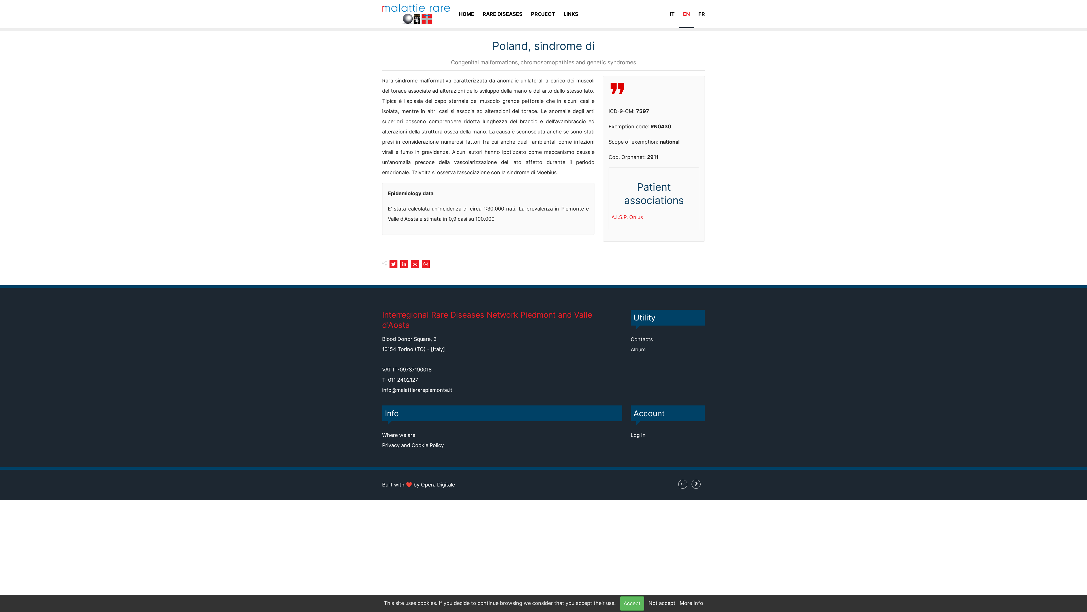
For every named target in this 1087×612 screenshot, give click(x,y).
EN (686, 14)
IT (672, 14)
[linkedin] (404, 264)
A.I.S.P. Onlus (627, 217)
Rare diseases (503, 14)
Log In (638, 435)
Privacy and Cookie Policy (413, 445)
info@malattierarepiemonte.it (417, 390)
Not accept (662, 603)
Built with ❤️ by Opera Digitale (418, 485)
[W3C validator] (682, 484)
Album (638, 349)
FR (701, 14)
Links (571, 14)
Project (543, 14)
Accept (632, 603)
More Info (691, 603)
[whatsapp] (426, 264)
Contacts (642, 339)
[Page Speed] (696, 484)
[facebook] (415, 264)
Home (466, 14)
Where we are (398, 435)
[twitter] (393, 264)
